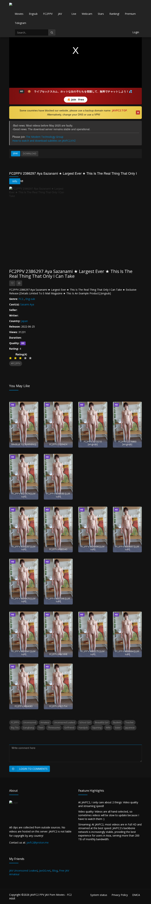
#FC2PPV (15, 363)
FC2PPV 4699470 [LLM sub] (23, 600)
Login (135, 32)
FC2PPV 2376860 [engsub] (127, 443)
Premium (130, 13)
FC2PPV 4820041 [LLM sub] (23, 653)
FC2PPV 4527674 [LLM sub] (23, 495)
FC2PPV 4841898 (58, 654)
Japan (24, 321)
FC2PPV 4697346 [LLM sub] (58, 600)
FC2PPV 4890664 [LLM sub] (127, 653)
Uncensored (29, 722)
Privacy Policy (120, 895)
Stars (101, 13)
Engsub (33, 13)
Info (14, 181)
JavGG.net (45, 870)
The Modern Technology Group (44, 136)
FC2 (21, 299)
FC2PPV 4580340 (58, 549)
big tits (15, 727)
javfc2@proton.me (38, 842)
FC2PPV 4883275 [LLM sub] (92, 653)
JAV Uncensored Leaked (23, 870)
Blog (55, 870)
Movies (19, 13)
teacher (129, 722)
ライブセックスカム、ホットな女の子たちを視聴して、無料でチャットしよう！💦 (83, 91)
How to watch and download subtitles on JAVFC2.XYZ (44, 140)
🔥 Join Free (75, 99)
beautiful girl (101, 722)
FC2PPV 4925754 (58, 706)
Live (73, 13)
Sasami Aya (27, 304)
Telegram (20, 23)
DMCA (136, 895)
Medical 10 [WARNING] (23, 444)
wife (108, 727)
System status (98, 895)
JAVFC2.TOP (119, 110)
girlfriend (69, 727)
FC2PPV (47, 13)
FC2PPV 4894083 (24, 706)
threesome (54, 727)
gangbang (28, 727)
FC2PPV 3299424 (58, 444)
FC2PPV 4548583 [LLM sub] (58, 495)
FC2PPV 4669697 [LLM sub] (127, 548)
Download (29, 153)
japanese (130, 727)
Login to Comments (33, 768)
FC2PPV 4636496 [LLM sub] (92, 548)
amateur (45, 722)
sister (118, 727)
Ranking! (114, 13)
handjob (83, 727)
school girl (85, 722)
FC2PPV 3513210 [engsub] (93, 443)
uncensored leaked (64, 722)
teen (40, 727)
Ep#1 (15, 153)
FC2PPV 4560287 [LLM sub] (23, 548)
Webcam (87, 13)
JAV (60, 13)
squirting (96, 727)
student (117, 722)
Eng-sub (30, 299)
